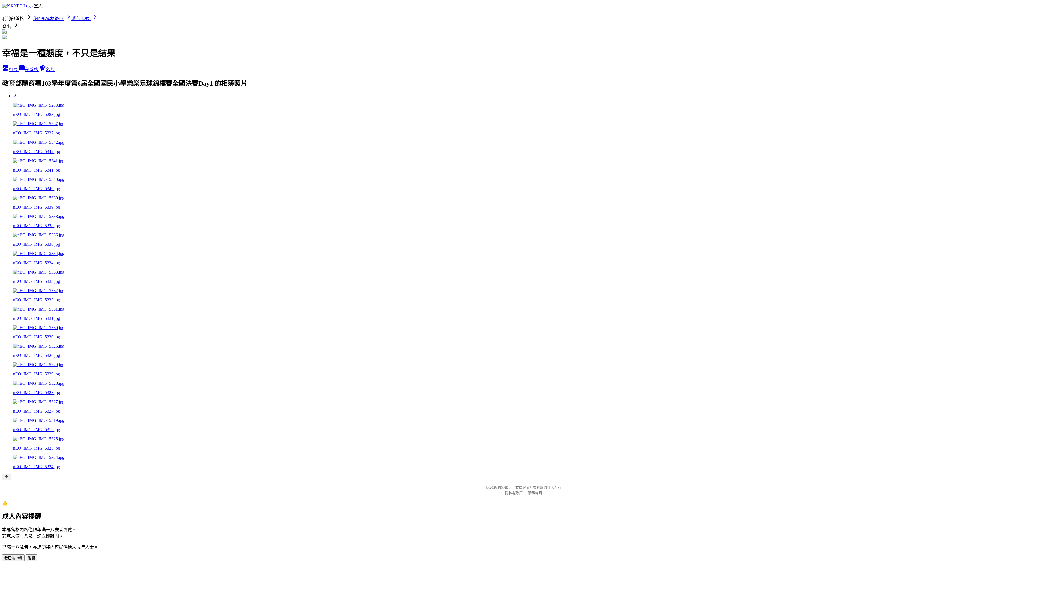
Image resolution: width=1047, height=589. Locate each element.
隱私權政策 (514, 493)
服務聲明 (535, 493)
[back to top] (6, 477)
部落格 (32, 69)
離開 (31, 558)
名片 (50, 69)
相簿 (14, 69)
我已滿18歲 (13, 558)
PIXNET (504, 487)
